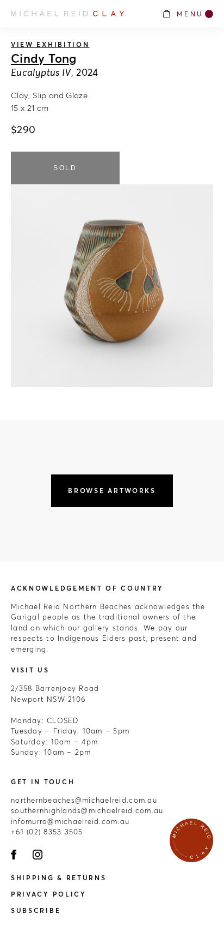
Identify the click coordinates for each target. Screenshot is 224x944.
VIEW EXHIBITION (50, 44)
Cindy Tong (44, 58)
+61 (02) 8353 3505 (47, 831)
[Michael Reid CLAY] (81, 13)
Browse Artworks (112, 490)
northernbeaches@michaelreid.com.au (84, 800)
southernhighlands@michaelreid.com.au (87, 810)
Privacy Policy (48, 894)
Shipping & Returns (59, 878)
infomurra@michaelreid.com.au (70, 821)
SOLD (65, 168)
